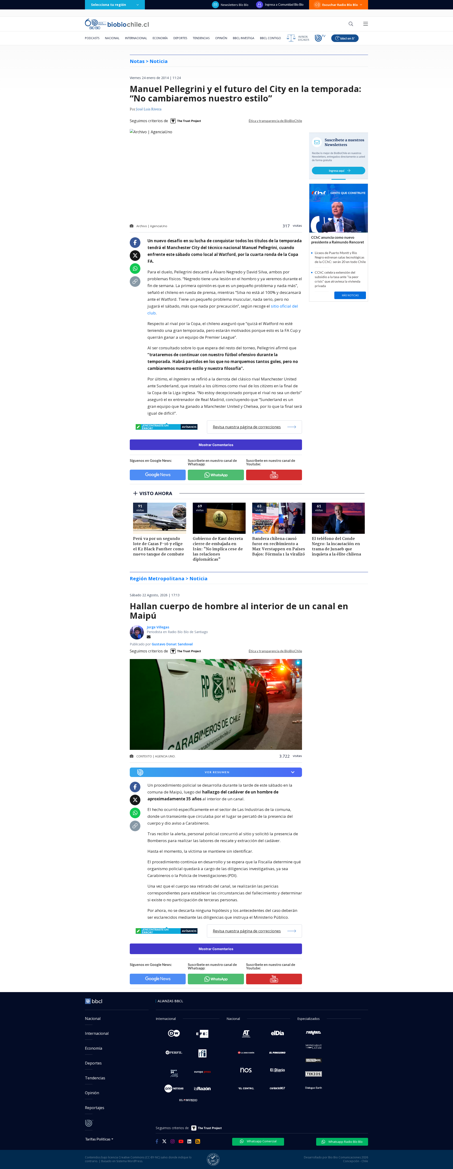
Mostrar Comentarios (216, 445)
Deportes (180, 38)
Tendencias (201, 38)
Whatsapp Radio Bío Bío (345, 1142)
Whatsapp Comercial (261, 1141)
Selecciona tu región (108, 4)
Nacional (112, 38)
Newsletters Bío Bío (234, 5)
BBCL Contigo (270, 38)
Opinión (221, 38)
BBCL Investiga (243, 38)
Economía (160, 38)
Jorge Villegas (158, 627)
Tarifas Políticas (97, 1139)
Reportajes (94, 1107)
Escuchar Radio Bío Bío (340, 5)
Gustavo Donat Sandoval (172, 644)
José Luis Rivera (148, 109)
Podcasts (92, 38)
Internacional (136, 38)
